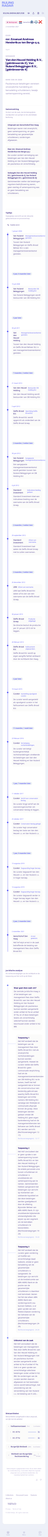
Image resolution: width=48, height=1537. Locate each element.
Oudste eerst (14, 225)
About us (9, 1498)
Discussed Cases (22, 1495)
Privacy (8, 1509)
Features (34, 1495)
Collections (9, 1495)
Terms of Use (17, 1509)
